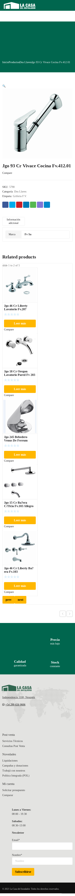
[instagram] (19, 716)
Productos (14, 62)
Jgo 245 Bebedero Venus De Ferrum (16, 438)
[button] (4, 86)
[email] (4, 716)
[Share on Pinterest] (19, 205)
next (20, 599)
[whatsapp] (27, 716)
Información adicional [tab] (13, 221)
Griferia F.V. (20, 196)
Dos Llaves (25, 62)
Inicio (5, 62)
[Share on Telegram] (47, 205)
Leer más (20, 323)
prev (9, 599)
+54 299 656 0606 (15, 704)
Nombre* (17, 855)
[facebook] (11, 716)
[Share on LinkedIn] (26, 205)
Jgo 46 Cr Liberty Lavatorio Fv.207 (16, 307)
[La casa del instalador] (19, 5)
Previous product (63, 614)
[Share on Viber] (40, 205)
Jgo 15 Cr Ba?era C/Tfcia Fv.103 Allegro (18, 504)
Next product (70, 614)
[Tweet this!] (12, 205)
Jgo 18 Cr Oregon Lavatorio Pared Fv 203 (19, 373)
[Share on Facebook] (5, 205)
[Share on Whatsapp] (33, 205)
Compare (7, 173)
